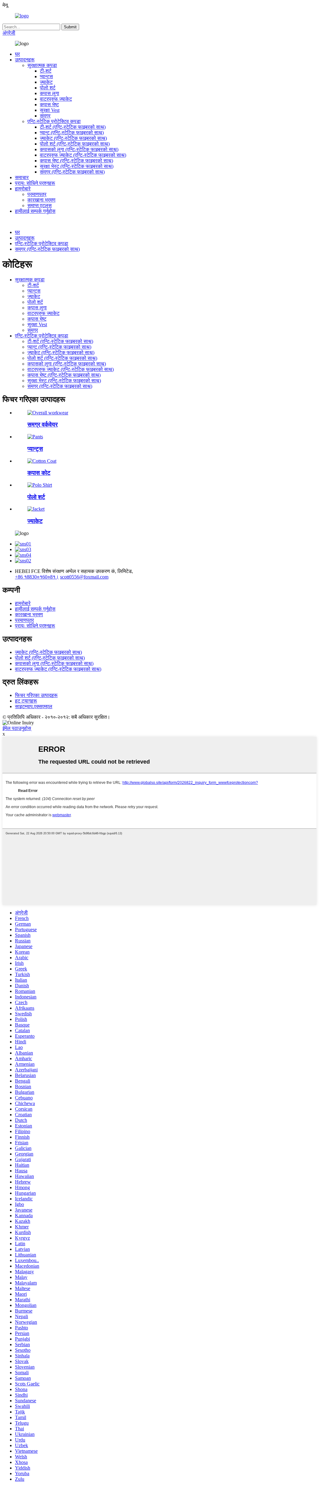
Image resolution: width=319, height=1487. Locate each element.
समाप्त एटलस (39, 205)
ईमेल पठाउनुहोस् (16, 728)
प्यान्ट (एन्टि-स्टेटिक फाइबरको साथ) (72, 132)
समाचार (22, 177)
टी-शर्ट (45, 71)
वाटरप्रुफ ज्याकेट (56, 99)
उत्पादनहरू (25, 59)
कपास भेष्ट (49, 104)
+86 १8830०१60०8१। (37, 576)
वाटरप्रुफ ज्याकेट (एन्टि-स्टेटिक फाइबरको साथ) (83, 155)
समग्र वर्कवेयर (42, 424)
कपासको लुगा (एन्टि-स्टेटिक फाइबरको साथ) (79, 149)
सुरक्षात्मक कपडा (42, 65)
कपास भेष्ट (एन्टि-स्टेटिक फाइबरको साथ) (76, 160)
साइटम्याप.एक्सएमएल (33, 706)
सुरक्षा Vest (50, 110)
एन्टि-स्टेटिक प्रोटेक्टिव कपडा (54, 121)
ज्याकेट (46, 82)
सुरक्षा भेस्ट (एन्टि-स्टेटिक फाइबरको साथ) (76, 166)
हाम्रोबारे (23, 188)
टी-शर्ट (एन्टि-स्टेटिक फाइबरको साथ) (73, 127)
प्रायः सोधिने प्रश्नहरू (35, 183)
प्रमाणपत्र (36, 194)
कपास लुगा (49, 93)
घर (17, 54)
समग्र (45, 115)
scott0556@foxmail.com (84, 576)
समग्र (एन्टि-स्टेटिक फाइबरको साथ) (72, 171)
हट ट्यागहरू (26, 700)
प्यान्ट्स (46, 76)
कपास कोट (38, 472)
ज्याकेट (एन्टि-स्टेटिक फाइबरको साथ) (73, 138)
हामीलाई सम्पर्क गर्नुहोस (35, 211)
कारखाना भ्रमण (41, 200)
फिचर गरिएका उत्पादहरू (36, 695)
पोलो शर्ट (47, 87)
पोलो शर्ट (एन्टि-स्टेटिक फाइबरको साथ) (75, 143)
